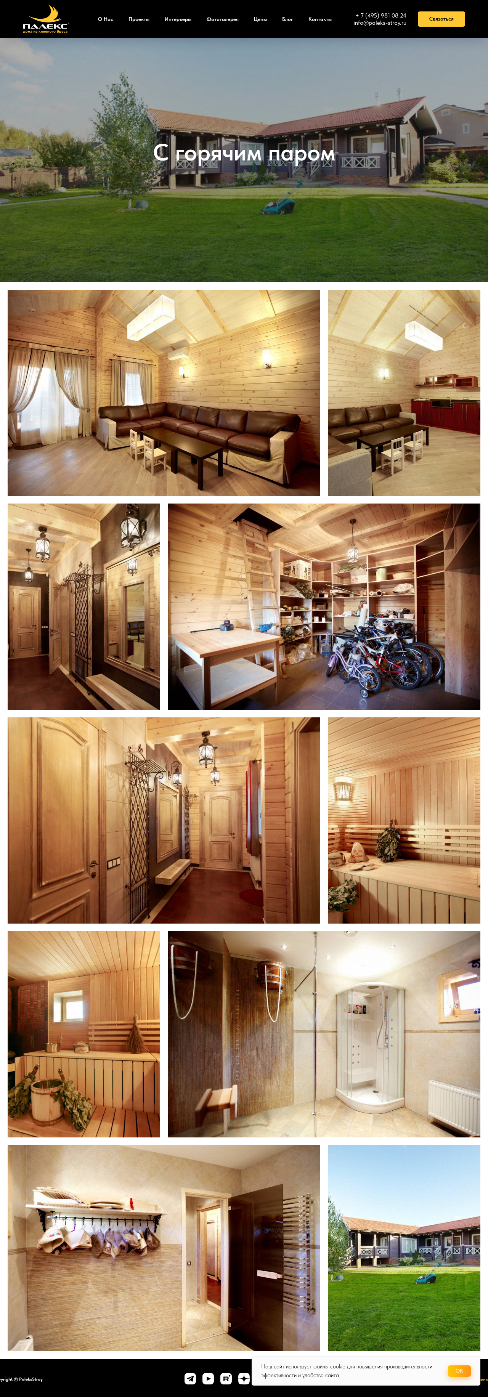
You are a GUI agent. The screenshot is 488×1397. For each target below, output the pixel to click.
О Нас (105, 19)
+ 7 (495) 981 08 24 (380, 15)
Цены (260, 19)
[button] (441, 19)
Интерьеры (178, 19)
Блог (287, 19)
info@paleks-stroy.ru (379, 22)
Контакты (320, 19)
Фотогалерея (223, 19)
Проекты (138, 19)
